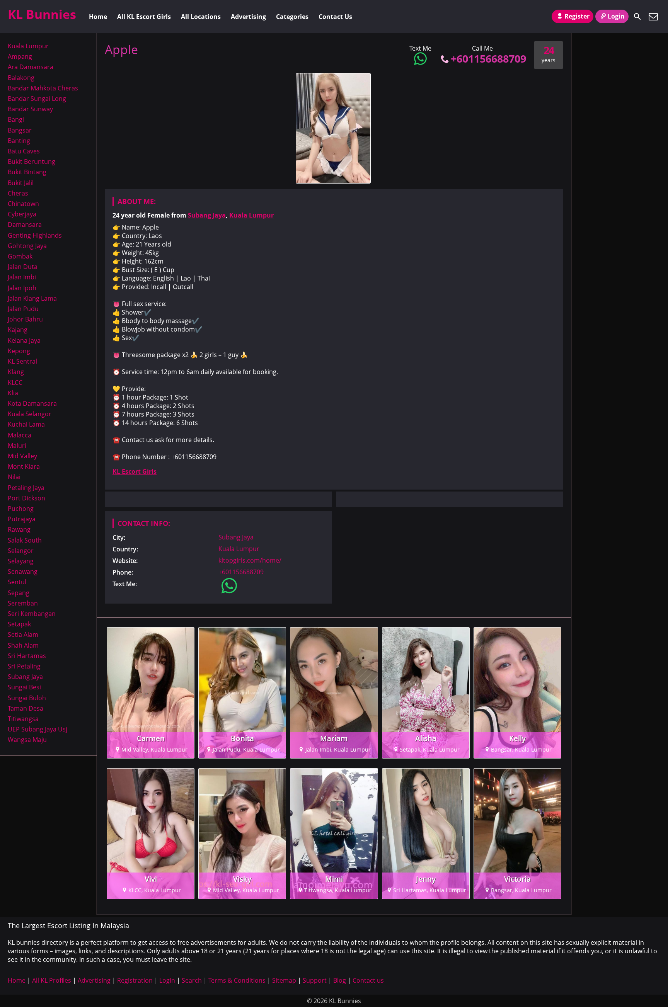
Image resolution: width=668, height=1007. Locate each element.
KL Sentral (22, 361)
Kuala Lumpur (251, 215)
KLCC (15, 382)
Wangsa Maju (27, 739)
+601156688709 (488, 58)
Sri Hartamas (27, 655)
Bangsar (20, 130)
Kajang (17, 329)
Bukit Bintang (27, 172)
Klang (16, 371)
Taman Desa (25, 708)
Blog (339, 980)
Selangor (21, 550)
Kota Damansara (32, 403)
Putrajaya (22, 519)
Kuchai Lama (26, 424)
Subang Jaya (207, 215)
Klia (13, 393)
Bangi (16, 119)
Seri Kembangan (32, 613)
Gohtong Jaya (27, 246)
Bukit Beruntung (31, 161)
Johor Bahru (25, 319)
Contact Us (335, 16)
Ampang (20, 56)
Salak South (25, 540)
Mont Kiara (24, 466)
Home (98, 16)
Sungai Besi (24, 687)
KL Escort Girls (134, 471)
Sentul (17, 582)
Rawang (19, 529)
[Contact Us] (653, 17)
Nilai (14, 477)
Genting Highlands (35, 235)
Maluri (17, 445)
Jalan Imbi (22, 277)
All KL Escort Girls (144, 16)
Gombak (20, 256)
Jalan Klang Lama (32, 298)
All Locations (201, 16)
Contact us (368, 980)
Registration (135, 980)
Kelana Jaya (24, 340)
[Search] (637, 17)
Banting (19, 140)
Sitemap (284, 980)
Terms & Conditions (237, 980)
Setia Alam (23, 634)
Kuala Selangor (29, 414)
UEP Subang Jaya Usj (37, 729)
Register (577, 16)
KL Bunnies (42, 14)
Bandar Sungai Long (37, 98)
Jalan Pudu (23, 308)
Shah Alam (23, 645)
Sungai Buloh (27, 698)
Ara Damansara (30, 67)
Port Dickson (26, 498)
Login (616, 16)
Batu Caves (24, 151)
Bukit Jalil (21, 183)
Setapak (19, 624)
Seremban (23, 603)
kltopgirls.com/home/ (249, 560)
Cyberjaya (22, 214)
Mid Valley (22, 456)
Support (315, 980)
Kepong (19, 351)
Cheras (18, 193)
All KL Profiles (51, 980)
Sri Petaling (24, 666)
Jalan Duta (22, 266)
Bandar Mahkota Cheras (43, 88)
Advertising (248, 16)
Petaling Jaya (26, 487)
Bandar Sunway (30, 109)
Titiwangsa (23, 718)
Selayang (21, 561)
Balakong (21, 77)
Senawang (22, 571)
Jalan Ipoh (22, 288)
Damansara (25, 224)
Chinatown (23, 203)
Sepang (18, 593)
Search (192, 980)
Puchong (21, 508)
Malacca (19, 435)
